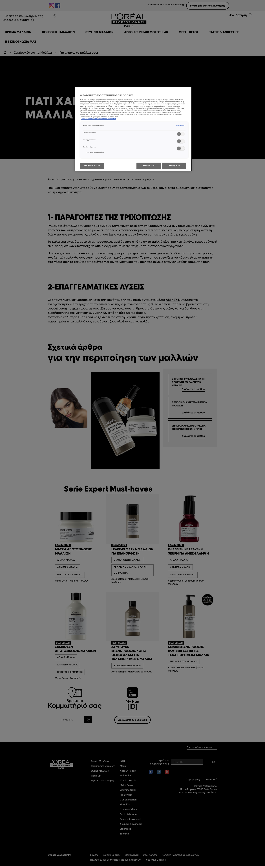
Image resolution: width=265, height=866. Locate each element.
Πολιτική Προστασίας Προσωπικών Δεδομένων (98, 119)
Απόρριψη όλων (148, 166)
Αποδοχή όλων (174, 166)
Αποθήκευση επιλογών (92, 166)
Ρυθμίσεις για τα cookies (95, 152)
